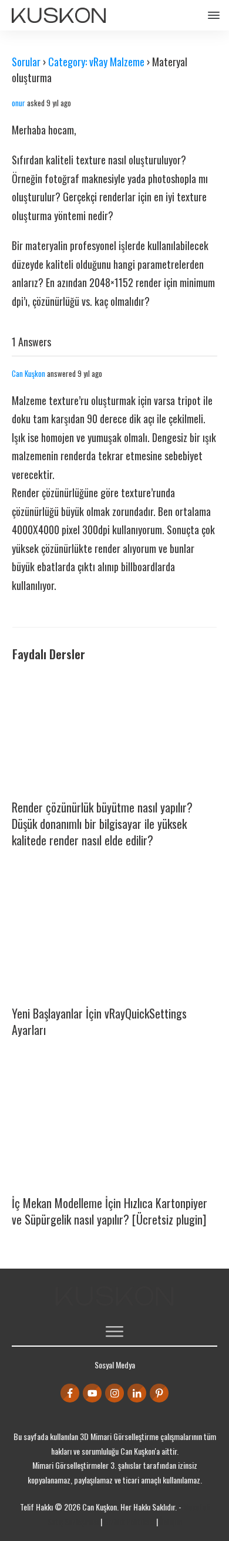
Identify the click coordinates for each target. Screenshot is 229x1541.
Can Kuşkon (28, 373)
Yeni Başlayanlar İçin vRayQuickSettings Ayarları (99, 1021)
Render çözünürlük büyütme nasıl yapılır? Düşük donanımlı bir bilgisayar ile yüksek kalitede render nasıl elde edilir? (102, 823)
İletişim (171, 1521)
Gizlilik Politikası (129, 1521)
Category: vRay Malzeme (96, 61)
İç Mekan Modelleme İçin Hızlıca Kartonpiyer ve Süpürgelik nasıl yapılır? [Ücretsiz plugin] (109, 1211)
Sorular (26, 61)
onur (18, 103)
